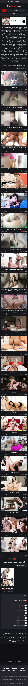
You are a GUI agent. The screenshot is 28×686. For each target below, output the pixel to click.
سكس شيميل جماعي (20, 620)
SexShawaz (12, 683)
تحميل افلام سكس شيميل (15, 50)
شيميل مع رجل (23, 40)
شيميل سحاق (19, 44)
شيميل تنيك (4, 28)
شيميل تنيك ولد (13, 37)
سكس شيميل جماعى (10, 44)
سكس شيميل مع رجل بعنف (15, 51)
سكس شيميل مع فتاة (19, 625)
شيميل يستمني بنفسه (19, 600)
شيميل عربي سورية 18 (18, 45)
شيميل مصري (19, 47)
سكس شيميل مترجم (17, 27)
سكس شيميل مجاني (10, 47)
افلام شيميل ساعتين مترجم (20, 30)
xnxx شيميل (22, 28)
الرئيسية (22, 668)
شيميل (25, 27)
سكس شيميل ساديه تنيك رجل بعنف (14, 41)
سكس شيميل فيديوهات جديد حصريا (12, 55)
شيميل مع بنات (5, 37)
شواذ (25, 603)
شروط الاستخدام (11, 670)
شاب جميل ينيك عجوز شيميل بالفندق (11, 31)
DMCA (3, 670)
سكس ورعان (22, 613)
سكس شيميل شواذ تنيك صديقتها (14, 54)
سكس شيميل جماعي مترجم (19, 38)
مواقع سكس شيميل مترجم (12, 40)
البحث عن (24, 598)
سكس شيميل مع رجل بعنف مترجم (14, 36)
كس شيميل (5, 51)
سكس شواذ (22, 608)
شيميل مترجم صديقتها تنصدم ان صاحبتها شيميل (15, 53)
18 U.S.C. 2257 (14, 673)
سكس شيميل (18, 34)
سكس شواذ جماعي (20, 610)
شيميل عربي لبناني (7, 38)
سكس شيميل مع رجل (19, 623)
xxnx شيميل (15, 61)
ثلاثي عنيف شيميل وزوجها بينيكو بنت (15, 60)
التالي (10, 558)
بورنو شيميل (9, 45)
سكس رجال (22, 605)
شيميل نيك (11, 48)
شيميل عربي (8, 27)
